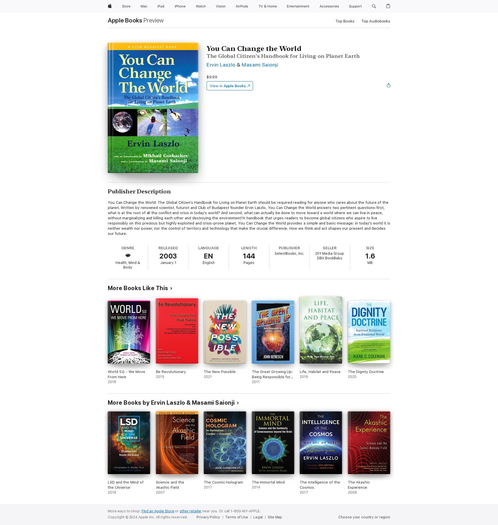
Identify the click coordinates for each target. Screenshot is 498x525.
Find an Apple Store (158, 511)
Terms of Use (236, 517)
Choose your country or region (364, 517)
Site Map (275, 517)
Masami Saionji (260, 65)
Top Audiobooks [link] (375, 21)
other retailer (190, 511)
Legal (258, 517)
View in (228, 86)
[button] (373, 6)
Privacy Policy (208, 517)
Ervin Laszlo (221, 65)
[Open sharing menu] (389, 86)
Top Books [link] (344, 21)
